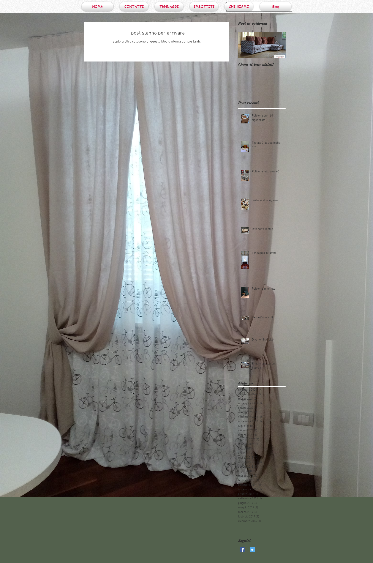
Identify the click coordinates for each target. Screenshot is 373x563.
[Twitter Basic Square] (252, 549)
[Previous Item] (245, 45)
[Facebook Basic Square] (242, 549)
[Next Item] (279, 45)
